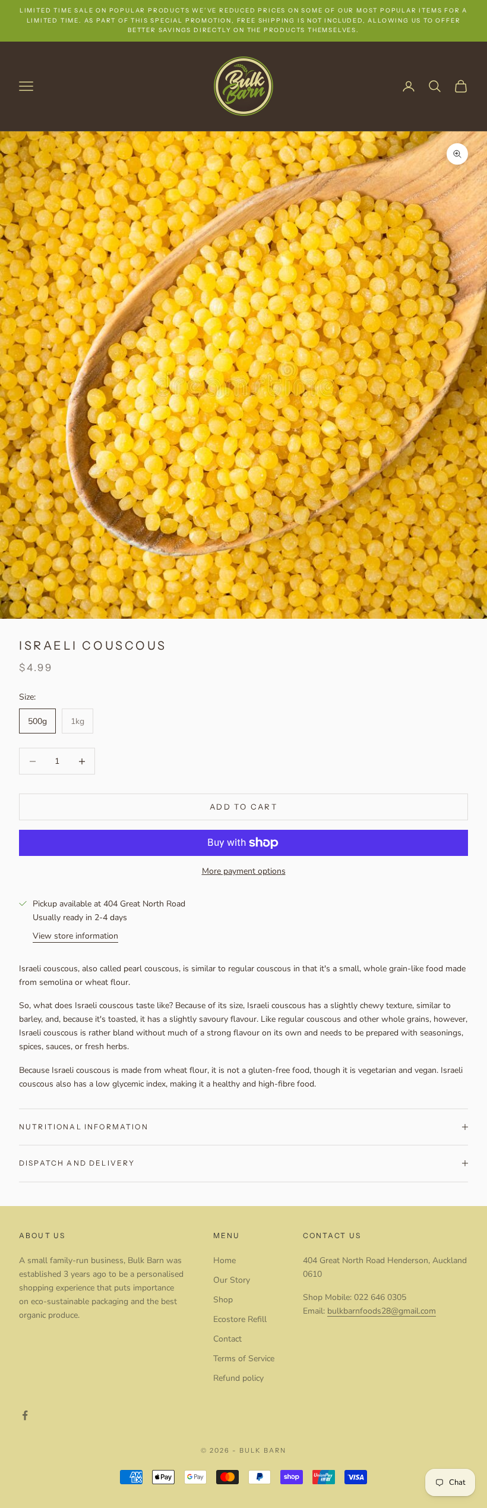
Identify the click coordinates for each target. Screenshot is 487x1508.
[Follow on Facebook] (25, 1415)
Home (224, 1260)
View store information (75, 936)
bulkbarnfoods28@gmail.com (381, 1311)
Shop (223, 1299)
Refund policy (238, 1378)
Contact (227, 1339)
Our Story (231, 1280)
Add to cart (243, 806)
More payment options (244, 871)
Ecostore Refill (240, 1319)
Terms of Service (243, 1358)
